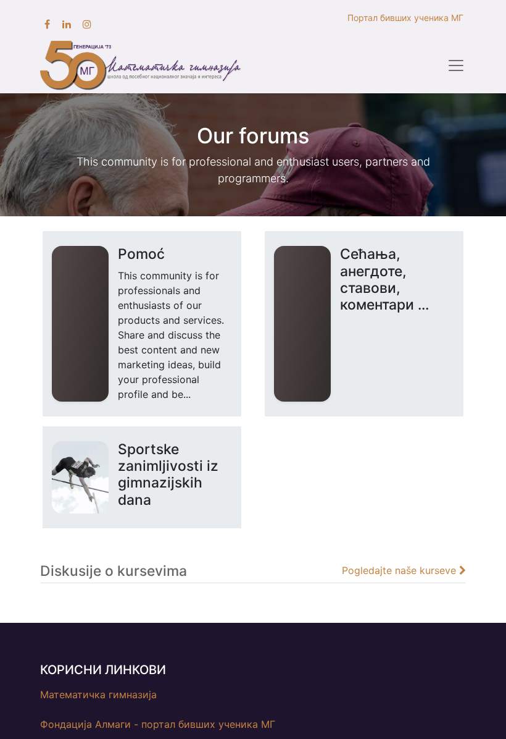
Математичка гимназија (98, 694)
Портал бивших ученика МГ (406, 17)
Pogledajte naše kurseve (400, 570)
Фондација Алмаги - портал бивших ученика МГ (157, 724)
